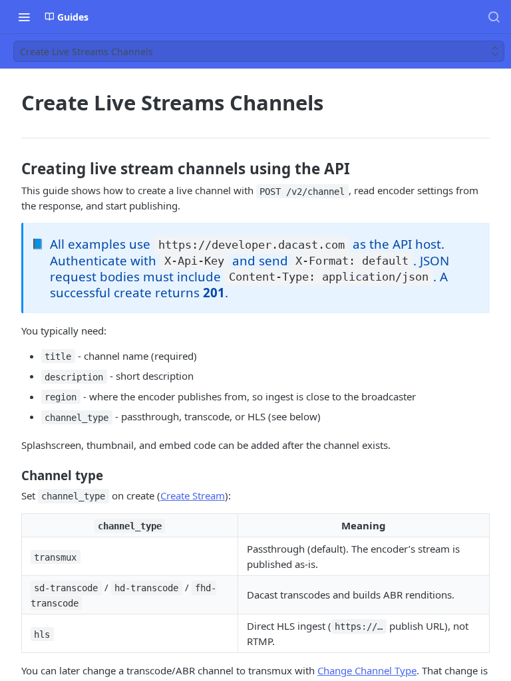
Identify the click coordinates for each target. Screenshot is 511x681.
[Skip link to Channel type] (12, 475)
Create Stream (192, 495)
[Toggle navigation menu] (24, 16)
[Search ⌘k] (493, 16)
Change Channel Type (367, 670)
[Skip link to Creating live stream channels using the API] (12, 169)
